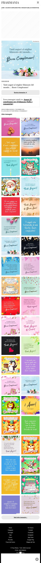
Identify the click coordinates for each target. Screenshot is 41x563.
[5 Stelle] (8, 81)
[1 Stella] (2, 81)
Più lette (10, 539)
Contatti (31, 530)
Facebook (30, 532)
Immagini (10, 532)
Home (10, 527)
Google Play (30, 539)
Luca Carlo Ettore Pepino (10, 111)
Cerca (10, 537)
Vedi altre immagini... (20, 517)
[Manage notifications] (37, 559)
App (10, 535)
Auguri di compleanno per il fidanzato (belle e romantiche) (17, 101)
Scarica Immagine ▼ (20, 92)
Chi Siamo (30, 527)
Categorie (10, 530)
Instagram (30, 535)
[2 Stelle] (3, 81)
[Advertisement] (20, 24)
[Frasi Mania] (10, 2)
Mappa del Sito (31, 542)
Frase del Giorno (10, 542)
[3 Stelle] (5, 81)
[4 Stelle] (7, 81)
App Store (30, 537)
